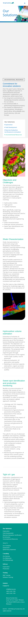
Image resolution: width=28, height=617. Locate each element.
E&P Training (6, 575)
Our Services (6, 556)
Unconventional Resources (10, 539)
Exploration (8, 125)
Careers (5, 583)
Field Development (11, 127)
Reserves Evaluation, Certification (12, 535)
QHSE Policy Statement (9, 549)
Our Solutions (7, 528)
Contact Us (6, 586)
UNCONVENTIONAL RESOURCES (13, 79)
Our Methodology (8, 560)
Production (6, 568)
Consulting (6, 553)
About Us (5, 543)
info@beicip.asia (11, 589)
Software (5, 564)
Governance (6, 547)
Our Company (7, 545)
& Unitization (6, 537)
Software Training (8, 577)
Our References (7, 558)
